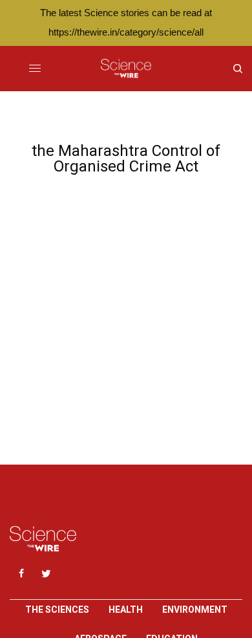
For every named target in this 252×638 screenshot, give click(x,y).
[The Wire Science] (126, 68)
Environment (194, 609)
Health (126, 609)
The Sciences (57, 609)
